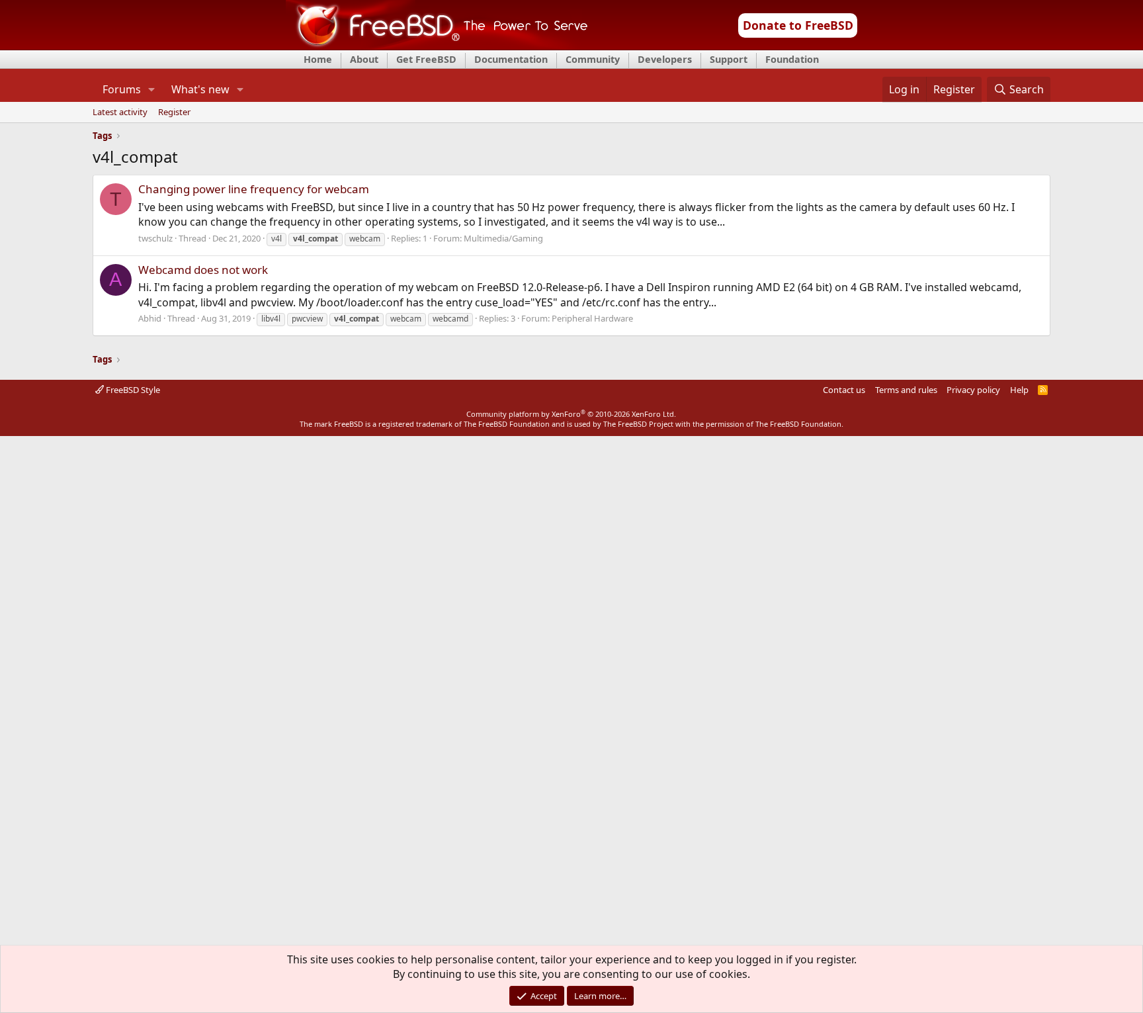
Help (1019, 390)
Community (593, 59)
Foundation (792, 59)
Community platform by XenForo (571, 414)
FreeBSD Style (132, 390)
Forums (122, 89)
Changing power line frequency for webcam (253, 189)
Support (728, 59)
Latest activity (120, 112)
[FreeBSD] (437, 45)
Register (174, 112)
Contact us (844, 390)
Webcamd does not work (203, 269)
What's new (200, 89)
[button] (151, 89)
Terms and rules (906, 390)
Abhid (149, 318)
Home (318, 59)
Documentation (511, 59)
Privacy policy (973, 390)
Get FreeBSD (426, 59)
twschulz (155, 238)
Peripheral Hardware (592, 318)
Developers (665, 59)
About (364, 59)
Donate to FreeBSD (798, 25)
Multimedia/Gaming (503, 238)
